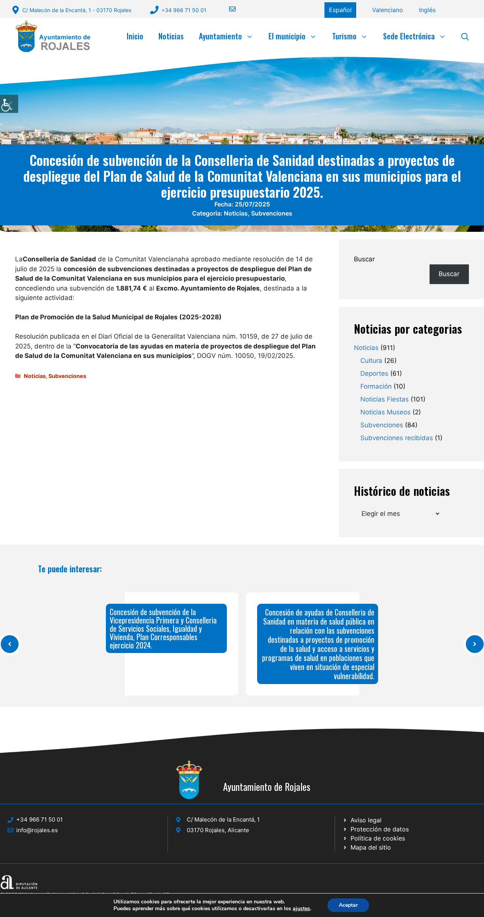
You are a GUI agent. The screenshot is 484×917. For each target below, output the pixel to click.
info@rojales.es (37, 830)
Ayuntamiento (220, 36)
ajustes (301, 908)
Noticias (171, 36)
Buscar (364, 259)
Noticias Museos (385, 412)
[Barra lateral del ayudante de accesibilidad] (9, 104)
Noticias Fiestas (384, 399)
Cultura (371, 360)
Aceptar (348, 905)
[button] (465, 36)
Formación (376, 386)
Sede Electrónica (409, 36)
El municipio (287, 36)
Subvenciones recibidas (396, 438)
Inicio (135, 36)
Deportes (374, 373)
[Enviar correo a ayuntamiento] (227, 9)
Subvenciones (271, 213)
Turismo (344, 36)
